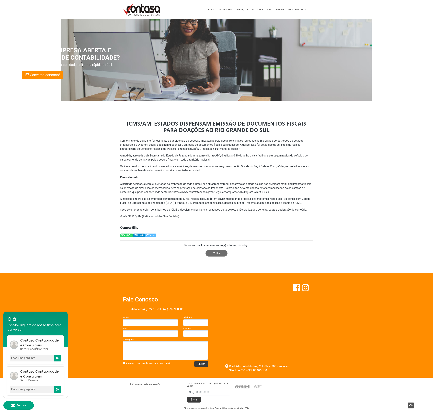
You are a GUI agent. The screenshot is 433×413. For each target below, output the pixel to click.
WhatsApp (127, 235)
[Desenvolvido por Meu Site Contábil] (242, 386)
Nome (126, 317)
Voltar (216, 253)
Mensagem (128, 339)
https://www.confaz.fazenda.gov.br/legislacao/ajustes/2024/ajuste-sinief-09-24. (221, 192)
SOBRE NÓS (226, 9)
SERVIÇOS (242, 9)
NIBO (269, 9)
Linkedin (140, 235)
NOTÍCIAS (257, 9)
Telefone (187, 317)
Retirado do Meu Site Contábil (160, 216)
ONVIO (280, 9)
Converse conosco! (61, 75)
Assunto (187, 328)
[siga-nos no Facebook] (297, 289)
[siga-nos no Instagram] (305, 289)
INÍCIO (211, 9)
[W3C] (258, 386)
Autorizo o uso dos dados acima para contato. (149, 363)
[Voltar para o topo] (411, 405)
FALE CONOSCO (297, 9)
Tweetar (151, 235)
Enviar (201, 364)
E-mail (126, 328)
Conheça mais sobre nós (146, 384)
